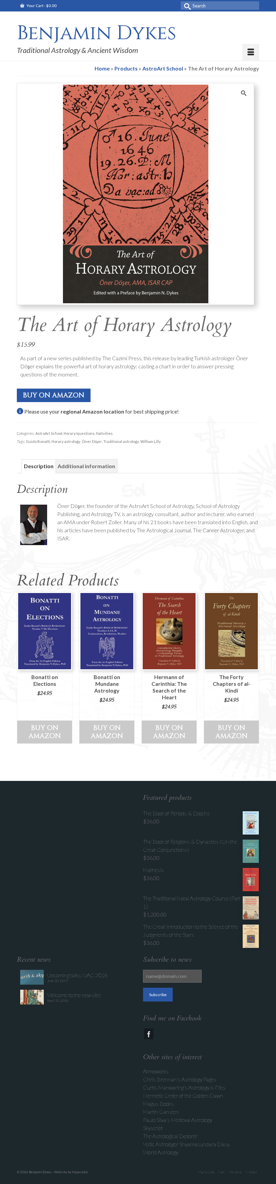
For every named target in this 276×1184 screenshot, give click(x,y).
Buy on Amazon (53, 395)
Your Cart (41, 5)
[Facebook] (148, 1033)
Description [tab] (39, 466)
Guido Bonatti (38, 441)
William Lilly (150, 441)
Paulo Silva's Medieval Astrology (177, 1120)
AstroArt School (48, 433)
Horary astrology (65, 441)
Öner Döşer (92, 441)
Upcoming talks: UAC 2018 (77, 975)
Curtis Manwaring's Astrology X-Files (184, 1087)
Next (253, 667)
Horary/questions (79, 433)
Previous (23, 667)
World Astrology (160, 1152)
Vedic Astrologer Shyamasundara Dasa (186, 1144)
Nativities (104, 433)
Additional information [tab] (86, 466)
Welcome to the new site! (74, 995)
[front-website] (135, 193)
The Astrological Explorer (170, 1136)
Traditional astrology (121, 441)
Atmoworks (156, 1071)
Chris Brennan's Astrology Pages (179, 1079)
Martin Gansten (161, 1111)
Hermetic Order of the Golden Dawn (183, 1095)
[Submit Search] (186, 5)
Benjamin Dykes (96, 33)
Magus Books (158, 1103)
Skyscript (153, 1128)
